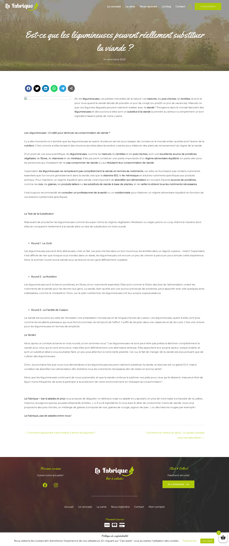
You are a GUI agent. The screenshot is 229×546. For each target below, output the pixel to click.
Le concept (85, 506)
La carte (102, 506)
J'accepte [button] (207, 541)
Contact (139, 506)
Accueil (69, 506)
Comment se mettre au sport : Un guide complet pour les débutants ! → (175, 433)
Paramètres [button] (189, 540)
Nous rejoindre (120, 506)
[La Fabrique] (21, 6)
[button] (208, 6)
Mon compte (157, 506)
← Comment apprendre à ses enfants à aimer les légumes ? (59, 432)
